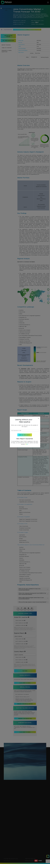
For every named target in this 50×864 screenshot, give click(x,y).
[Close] (38, 418)
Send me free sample (24, 434)
